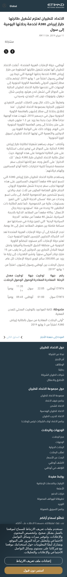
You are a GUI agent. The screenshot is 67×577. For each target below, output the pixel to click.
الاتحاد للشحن (57, 405)
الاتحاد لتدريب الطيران (53, 416)
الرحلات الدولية (56, 447)
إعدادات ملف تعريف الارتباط (33, 560)
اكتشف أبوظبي (56, 462)
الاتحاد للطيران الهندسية (52, 410)
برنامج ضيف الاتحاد (54, 400)
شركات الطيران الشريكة (52, 374)
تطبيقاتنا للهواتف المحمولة (50, 498)
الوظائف (59, 364)
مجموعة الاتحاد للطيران (52, 395)
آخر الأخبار (59, 359)
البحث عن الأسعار (55, 457)
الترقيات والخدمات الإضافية (50, 483)
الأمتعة (60, 488)
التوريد (61, 503)
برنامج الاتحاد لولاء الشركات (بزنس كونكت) (42, 421)
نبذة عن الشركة (56, 354)
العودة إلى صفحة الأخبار (52, 336)
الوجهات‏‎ (60, 441)
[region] (33, 550)
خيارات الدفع (57, 493)
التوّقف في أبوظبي (54, 467)
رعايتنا (61, 369)
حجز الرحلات (58, 436)
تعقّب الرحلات (57, 452)
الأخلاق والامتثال (55, 379)
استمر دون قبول (33, 570)
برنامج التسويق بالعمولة (52, 509)
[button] (13, 6)
